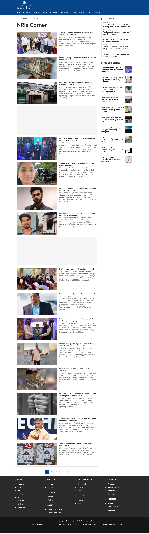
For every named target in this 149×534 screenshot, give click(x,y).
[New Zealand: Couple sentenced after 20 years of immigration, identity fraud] (37, 404)
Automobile (112, 510)
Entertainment (64, 12)
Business (82, 12)
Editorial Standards (43, 524)
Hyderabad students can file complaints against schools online (112, 150)
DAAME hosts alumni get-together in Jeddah (76, 269)
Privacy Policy (90, 524)
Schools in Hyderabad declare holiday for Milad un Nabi (112, 140)
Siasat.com (23, 19)
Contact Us (56, 524)
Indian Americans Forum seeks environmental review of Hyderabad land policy (77, 295)
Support (81, 524)
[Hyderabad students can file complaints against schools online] (128, 149)
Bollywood (82, 484)
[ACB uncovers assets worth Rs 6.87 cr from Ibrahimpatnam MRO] (128, 89)
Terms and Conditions (106, 524)
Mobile (50, 497)
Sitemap (119, 524)
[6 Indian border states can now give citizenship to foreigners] (128, 129)
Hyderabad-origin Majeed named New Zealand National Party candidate (77, 139)
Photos (90, 12)
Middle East (53, 12)
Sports (74, 12)
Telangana (37, 12)
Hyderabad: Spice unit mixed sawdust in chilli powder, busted (112, 110)
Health (80, 500)
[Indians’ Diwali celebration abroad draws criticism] (37, 379)
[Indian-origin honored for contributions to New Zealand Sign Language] (37, 329)
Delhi (19, 491)
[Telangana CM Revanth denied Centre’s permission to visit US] (128, 159)
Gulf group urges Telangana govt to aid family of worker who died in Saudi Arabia (77, 345)
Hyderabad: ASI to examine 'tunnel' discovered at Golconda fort (111, 100)
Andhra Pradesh (114, 487)
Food (79, 503)
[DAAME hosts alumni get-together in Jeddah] (37, 279)
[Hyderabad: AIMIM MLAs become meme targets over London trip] (128, 119)
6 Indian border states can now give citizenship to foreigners (111, 130)
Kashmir (21, 504)
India (45, 12)
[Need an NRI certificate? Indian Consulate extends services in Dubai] (37, 93)
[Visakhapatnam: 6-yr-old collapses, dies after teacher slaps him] (128, 69)
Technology (52, 500)
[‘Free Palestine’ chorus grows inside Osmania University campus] (37, 454)
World (20, 497)
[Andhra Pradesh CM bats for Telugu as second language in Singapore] (37, 429)
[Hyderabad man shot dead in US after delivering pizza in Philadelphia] (37, 198)
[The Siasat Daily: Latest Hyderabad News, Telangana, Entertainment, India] (24, 5)
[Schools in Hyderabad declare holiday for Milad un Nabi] (128, 139)
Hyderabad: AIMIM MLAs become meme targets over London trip (112, 120)
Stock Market (113, 507)
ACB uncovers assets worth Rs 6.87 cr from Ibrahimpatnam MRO (112, 90)
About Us (30, 524)
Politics (20, 494)
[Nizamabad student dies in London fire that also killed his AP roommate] (37, 223)
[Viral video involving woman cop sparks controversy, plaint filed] (128, 79)
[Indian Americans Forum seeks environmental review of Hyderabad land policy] (37, 304)
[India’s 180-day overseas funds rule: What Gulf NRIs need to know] (37, 68)
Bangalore (111, 494)
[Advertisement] (57, 120)
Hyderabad (27, 12)
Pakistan (21, 501)
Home (18, 12)
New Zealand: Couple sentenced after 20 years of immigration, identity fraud (77, 395)
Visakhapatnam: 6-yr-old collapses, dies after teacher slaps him (112, 70)
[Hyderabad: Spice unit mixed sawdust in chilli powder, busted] (128, 109)
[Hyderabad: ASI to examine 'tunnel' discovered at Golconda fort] (128, 99)
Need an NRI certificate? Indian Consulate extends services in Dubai (75, 84)
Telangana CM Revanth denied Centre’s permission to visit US (112, 160)
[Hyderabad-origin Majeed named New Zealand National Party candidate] (37, 148)
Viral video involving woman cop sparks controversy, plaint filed (112, 80)
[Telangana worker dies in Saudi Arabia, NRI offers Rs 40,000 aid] (37, 43)
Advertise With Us (69, 524)
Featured (21, 484)
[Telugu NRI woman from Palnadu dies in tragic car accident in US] (37, 173)
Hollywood (82, 487)
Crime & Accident (54, 513)
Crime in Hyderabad (55, 509)
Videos (97, 12)
